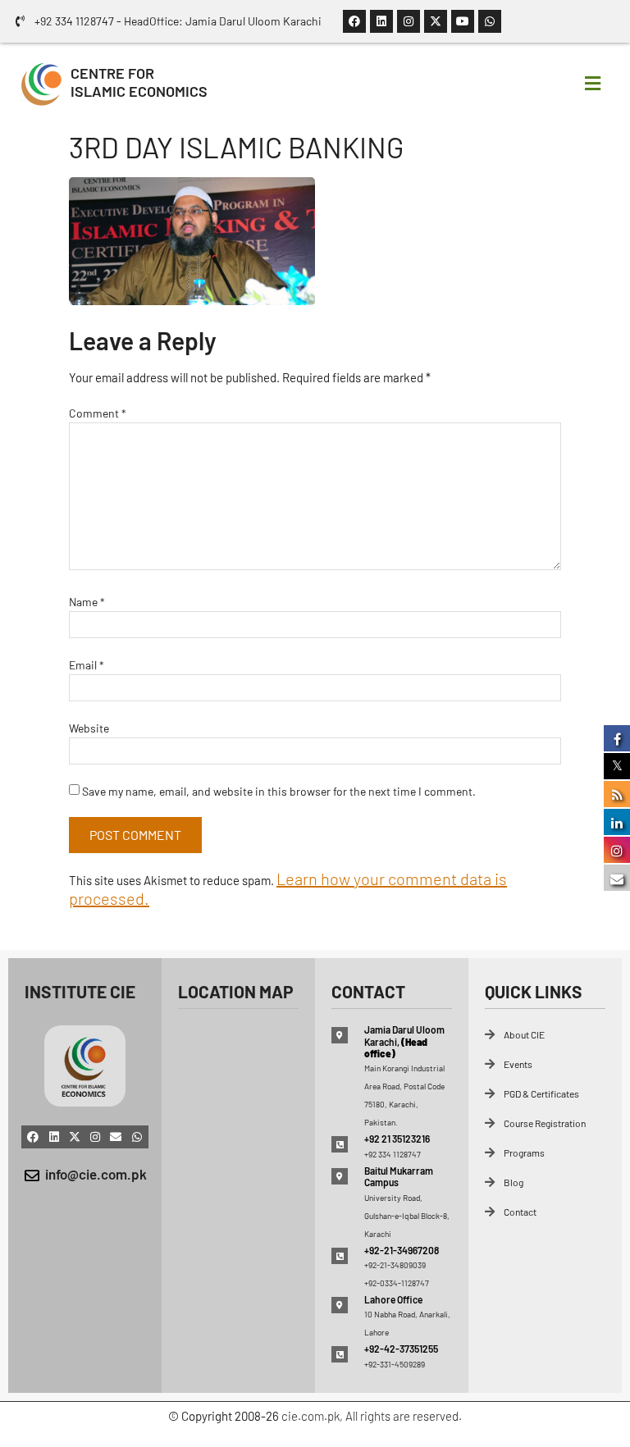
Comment (97, 413)
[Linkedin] (381, 21)
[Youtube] (462, 21)
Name (87, 602)
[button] (592, 82)
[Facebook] (354, 21)
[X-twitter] (435, 21)
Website (89, 728)
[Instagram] (408, 21)
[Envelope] (115, 1136)
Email (86, 665)
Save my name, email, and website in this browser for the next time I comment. (279, 791)
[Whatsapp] (489, 21)
